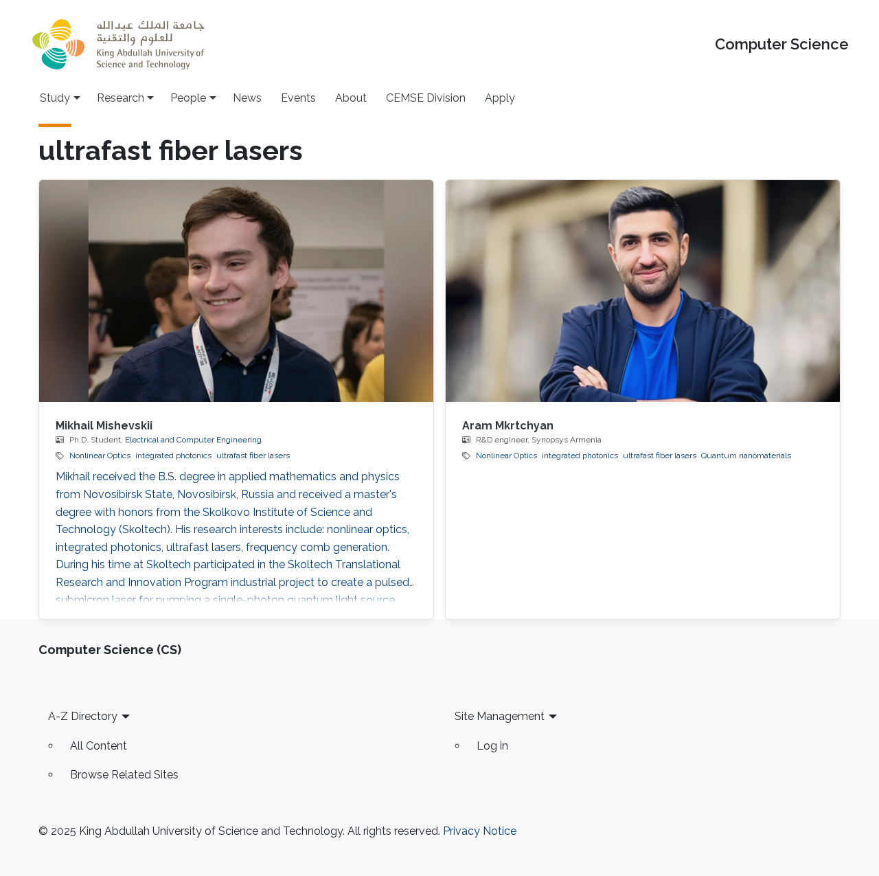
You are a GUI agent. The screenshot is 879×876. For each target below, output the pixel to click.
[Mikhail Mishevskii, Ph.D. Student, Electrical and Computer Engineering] (236, 291)
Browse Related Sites (124, 774)
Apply (500, 97)
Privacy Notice (479, 831)
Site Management (500, 716)
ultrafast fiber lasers (253, 455)
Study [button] (55, 97)
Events (298, 97)
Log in (492, 745)
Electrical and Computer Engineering (193, 440)
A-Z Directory (82, 716)
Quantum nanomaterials (746, 455)
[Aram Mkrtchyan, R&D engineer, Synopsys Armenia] (643, 291)
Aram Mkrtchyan (507, 425)
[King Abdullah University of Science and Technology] (118, 44)
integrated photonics (173, 455)
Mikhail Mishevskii (104, 425)
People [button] (188, 97)
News (247, 97)
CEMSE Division (426, 97)
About (351, 97)
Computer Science (782, 44)
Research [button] (120, 97)
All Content (98, 745)
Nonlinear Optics (99, 455)
